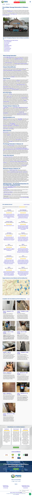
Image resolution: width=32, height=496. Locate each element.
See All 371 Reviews (26, 204)
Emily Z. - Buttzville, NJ (7, 393)
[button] (29, 287)
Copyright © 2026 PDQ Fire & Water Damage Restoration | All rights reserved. (16, 493)
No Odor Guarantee (24, 165)
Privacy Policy (17, 492)
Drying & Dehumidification (7, 41)
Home (4, 4)
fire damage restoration (10, 145)
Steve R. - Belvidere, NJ (7, 372)
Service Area (8, 4)
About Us (11, 492)
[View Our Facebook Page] (13, 481)
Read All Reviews (16, 447)
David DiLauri (7, 429)
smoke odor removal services (8, 156)
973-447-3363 (23, 2)
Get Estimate (17, 2)
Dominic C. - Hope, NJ (7, 352)
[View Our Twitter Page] (12, 481)
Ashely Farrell (25, 429)
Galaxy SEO (17, 494)
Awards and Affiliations (16, 451)
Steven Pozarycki (16, 429)
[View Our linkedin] (18, 481)
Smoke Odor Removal (7, 49)
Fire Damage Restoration (7, 48)
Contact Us (14, 492)
